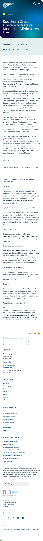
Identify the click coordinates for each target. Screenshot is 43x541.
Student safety (7, 461)
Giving (5, 394)
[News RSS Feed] (22, 49)
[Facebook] (9, 49)
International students (10, 413)
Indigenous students (9, 416)
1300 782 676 (7, 372)
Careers (5, 397)
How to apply (7, 386)
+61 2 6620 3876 (7, 367)
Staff (4, 430)
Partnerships (7, 427)
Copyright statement (9, 502)
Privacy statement (8, 504)
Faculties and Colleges (10, 441)
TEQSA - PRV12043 (32, 529)
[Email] (27, 49)
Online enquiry (7, 354)
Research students (8, 422)
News (4, 388)
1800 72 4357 (7, 363)
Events (5, 391)
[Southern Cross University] (8, 5)
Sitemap (5, 506)
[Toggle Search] (34, 3)
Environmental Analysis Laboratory (13, 452)
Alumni (5, 425)
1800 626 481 (7, 358)
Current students (8, 419)
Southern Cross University (12, 526)
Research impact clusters (10, 447)
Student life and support (10, 458)
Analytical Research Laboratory (12, 455)
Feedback (6, 501)
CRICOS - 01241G (20, 529)
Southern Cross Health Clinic (12, 450)
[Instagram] (9, 518)
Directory (6, 383)
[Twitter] (13, 49)
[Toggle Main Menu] (39, 3)
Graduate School (8, 444)
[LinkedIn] (18, 49)
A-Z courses (6, 400)
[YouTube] (22, 518)
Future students (8, 411)
